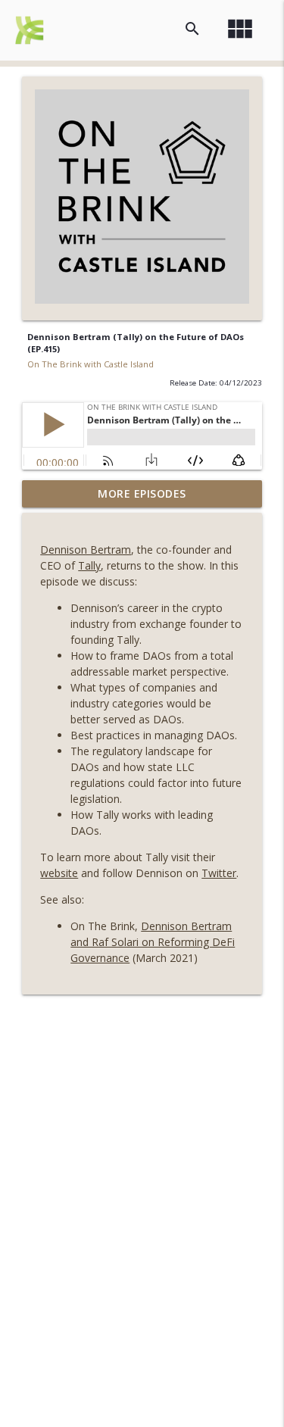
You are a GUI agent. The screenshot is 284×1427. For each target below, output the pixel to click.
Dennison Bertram (85, 549)
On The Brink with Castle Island (90, 364)
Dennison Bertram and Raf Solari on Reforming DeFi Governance (152, 942)
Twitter (218, 873)
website (59, 873)
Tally (89, 565)
